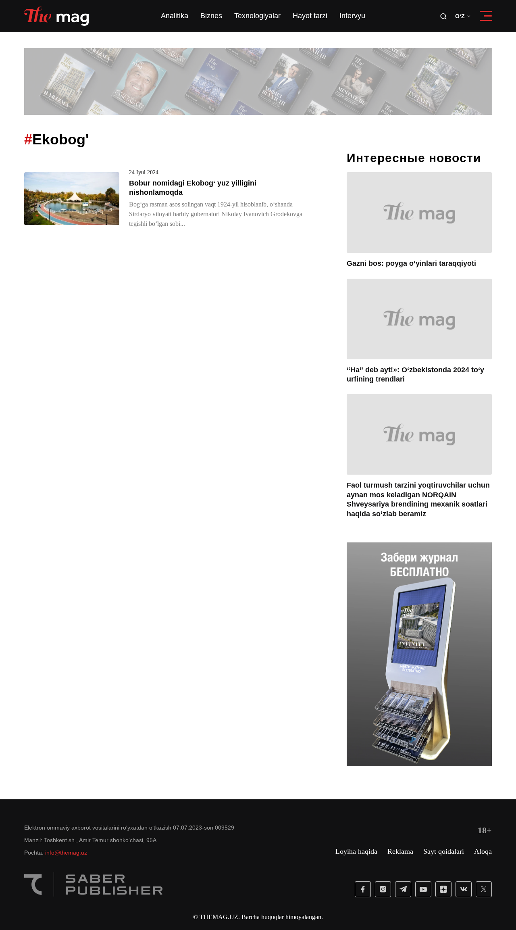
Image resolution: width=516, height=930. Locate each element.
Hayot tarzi (310, 16)
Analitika (174, 16)
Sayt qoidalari (443, 851)
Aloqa (483, 851)
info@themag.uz (66, 852)
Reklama (400, 851)
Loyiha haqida (356, 851)
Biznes (211, 16)
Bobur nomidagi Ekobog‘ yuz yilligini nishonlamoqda (192, 187)
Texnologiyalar (257, 16)
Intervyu (352, 16)
